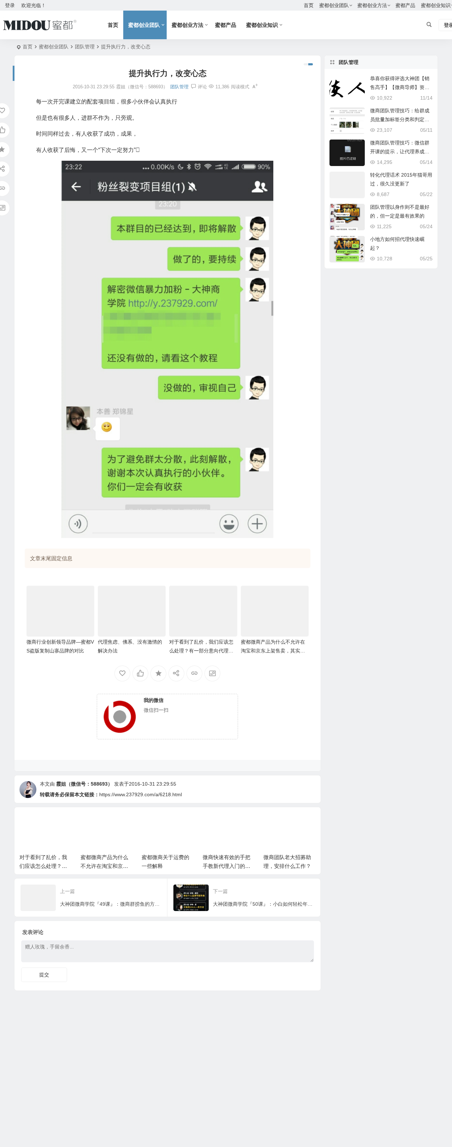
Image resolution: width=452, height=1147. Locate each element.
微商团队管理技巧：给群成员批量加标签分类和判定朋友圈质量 (399, 119)
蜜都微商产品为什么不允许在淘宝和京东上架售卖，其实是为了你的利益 (273, 650)
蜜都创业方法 (372, 5)
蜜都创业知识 (262, 25)
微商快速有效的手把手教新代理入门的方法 (170, 866)
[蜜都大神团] (39, 25)
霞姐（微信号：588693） (84, 784)
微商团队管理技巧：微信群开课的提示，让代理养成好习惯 (399, 151)
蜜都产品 (405, 5)
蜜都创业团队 (334, 5)
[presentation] (275, 823)
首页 (309, 5)
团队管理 (85, 46)
